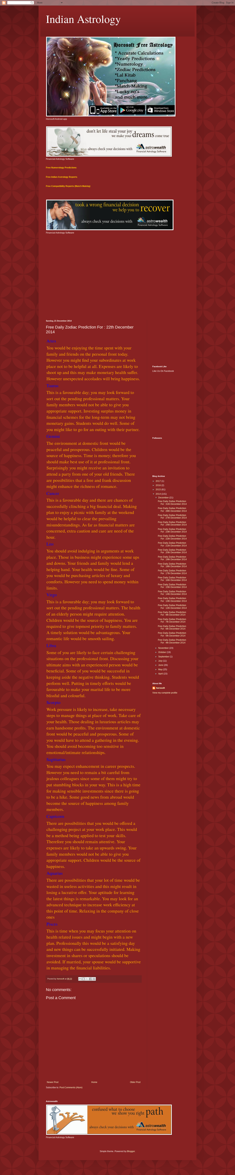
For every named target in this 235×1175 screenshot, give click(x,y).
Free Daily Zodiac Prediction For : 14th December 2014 (172, 592)
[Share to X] (87, 979)
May (160, 669)
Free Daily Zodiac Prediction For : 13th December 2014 (172, 599)
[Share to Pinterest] (94, 979)
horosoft (160, 688)
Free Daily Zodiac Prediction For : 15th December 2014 (172, 585)
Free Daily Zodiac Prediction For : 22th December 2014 (172, 537)
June (161, 665)
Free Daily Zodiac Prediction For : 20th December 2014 (172, 551)
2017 (158, 481)
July (160, 661)
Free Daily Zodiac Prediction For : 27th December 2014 (172, 516)
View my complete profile (164, 693)
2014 (158, 494)
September (164, 656)
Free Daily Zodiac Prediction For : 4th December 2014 (172, 641)
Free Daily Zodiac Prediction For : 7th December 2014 (172, 620)
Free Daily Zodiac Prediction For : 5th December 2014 (172, 634)
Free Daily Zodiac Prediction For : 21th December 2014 (172, 544)
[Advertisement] (117, 288)
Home (94, 1082)
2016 (158, 485)
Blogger (131, 1151)
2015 (158, 489)
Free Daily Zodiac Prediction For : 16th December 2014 (172, 578)
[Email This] (80, 979)
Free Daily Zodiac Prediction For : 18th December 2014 (172, 565)
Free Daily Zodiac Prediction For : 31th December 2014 (172, 502)
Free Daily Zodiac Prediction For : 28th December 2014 (172, 509)
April (160, 673)
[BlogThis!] (83, 979)
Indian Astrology (83, 18)
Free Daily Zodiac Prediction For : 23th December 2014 (172, 530)
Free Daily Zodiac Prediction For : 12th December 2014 (172, 606)
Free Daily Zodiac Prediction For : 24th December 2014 (172, 523)
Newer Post (52, 1082)
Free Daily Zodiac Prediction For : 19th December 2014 (172, 558)
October (162, 652)
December (163, 497)
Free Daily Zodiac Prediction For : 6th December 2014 (172, 627)
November (163, 648)
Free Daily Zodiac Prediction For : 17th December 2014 (172, 571)
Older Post (135, 1082)
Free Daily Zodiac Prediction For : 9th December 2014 (172, 613)
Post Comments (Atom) (70, 1087)
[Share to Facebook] (90, 979)
